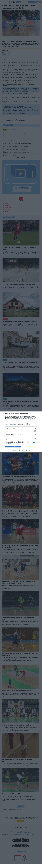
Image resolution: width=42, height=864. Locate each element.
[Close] (40, 414)
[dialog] (21, 432)
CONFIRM (13, 446)
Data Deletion (14, 450)
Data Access (21, 450)
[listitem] (21, 428)
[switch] (34, 431)
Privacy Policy (27, 450)
